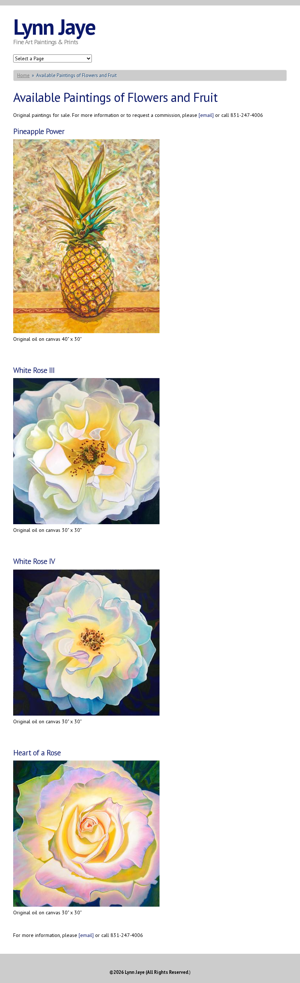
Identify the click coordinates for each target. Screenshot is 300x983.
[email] (206, 115)
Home (23, 75)
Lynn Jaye (54, 26)
